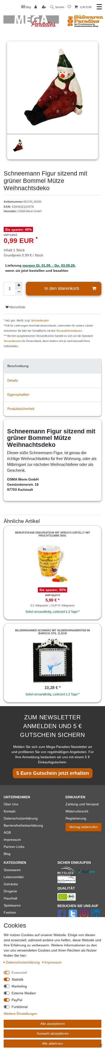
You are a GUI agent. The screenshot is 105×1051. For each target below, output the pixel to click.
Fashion (10, 912)
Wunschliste (17, 307)
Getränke (11, 884)
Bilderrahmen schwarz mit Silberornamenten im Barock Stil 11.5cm (52, 632)
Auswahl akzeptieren (53, 1033)
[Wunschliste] (69, 7)
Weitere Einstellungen (20, 1014)
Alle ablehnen (52, 1043)
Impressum (12, 840)
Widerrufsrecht (76, 811)
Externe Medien (23, 993)
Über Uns (11, 804)
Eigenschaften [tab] (18, 394)
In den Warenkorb (61, 288)
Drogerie (10, 891)
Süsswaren (12, 870)
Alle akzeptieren (52, 1024)
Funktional (19, 1007)
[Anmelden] (36, 7)
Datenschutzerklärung (21, 818)
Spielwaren (12, 905)
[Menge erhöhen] (18, 285)
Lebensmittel (13, 877)
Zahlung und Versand (82, 804)
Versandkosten (40, 320)
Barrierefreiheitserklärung (23, 825)
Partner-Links (14, 847)
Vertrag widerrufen (83, 827)
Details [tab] (12, 380)
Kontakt (9, 811)
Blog (28, 7)
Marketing (19, 986)
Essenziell (19, 972)
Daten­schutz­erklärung (23, 962)
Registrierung (75, 818)
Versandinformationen (69, 330)
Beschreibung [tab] (18, 366)
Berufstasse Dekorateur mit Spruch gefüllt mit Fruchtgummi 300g (52, 534)
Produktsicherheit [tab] (20, 409)
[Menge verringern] (18, 292)
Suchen (59, 7)
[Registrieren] (44, 7)
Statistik (17, 979)
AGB (7, 832)
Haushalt (10, 898)
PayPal (16, 1000)
